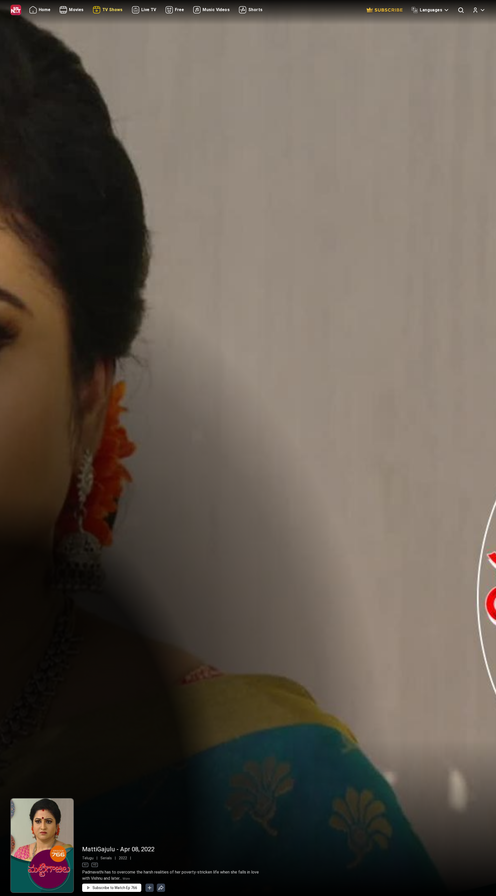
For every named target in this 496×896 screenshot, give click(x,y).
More (126, 878)
